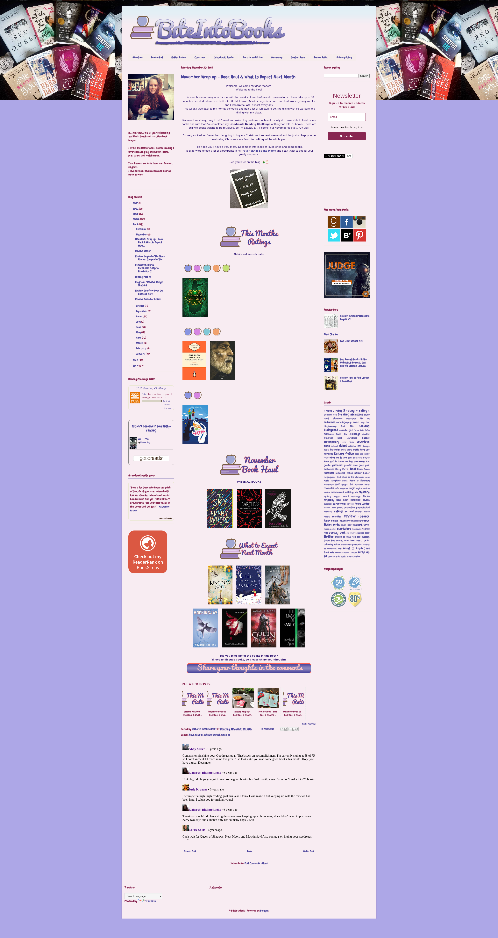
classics (366, 438)
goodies (327, 465)
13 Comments (267, 729)
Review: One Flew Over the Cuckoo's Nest (149, 292)
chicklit (366, 434)
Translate (151, 901)
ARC (362, 418)
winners (339, 552)
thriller (328, 537)
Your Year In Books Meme (259, 150)
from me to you (338, 457)
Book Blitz (347, 426)
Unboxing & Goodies (224, 57)
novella (366, 499)
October (140, 305)
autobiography (344, 422)
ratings (199, 734)
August (140, 316)
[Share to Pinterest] (297, 729)
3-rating (349, 410)
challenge (355, 434)
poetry (340, 507)
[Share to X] (289, 729)
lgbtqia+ (344, 484)
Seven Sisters (346, 524)
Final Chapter (331, 334)
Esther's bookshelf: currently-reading (151, 428)
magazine (344, 488)
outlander (328, 503)
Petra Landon (362, 503)
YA (325, 556)
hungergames (329, 477)
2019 (136, 224)
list (351, 484)
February (141, 348)
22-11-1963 (143, 439)
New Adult (342, 499)
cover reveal (348, 442)
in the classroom (356, 477)
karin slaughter (332, 480)
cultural (334, 446)
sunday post (337, 532)
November (141, 234)
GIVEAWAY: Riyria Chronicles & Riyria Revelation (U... (147, 268)
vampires (357, 544)
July (138, 321)
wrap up (225, 734)
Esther (145, 393)
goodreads (337, 465)
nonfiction (355, 499)
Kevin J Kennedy (360, 480)
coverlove (363, 442)
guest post (364, 465)
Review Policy (321, 57)
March (140, 343)
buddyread (331, 430)
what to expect (212, 734)
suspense (360, 532)
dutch (326, 449)
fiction (349, 453)
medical (327, 492)
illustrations (342, 477)
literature (359, 484)
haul (191, 734)
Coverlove (200, 57)
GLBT (368, 461)
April (139, 337)
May (138, 332)
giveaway (359, 461)
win (332, 552)
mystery (364, 492)
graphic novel (351, 465)
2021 (136, 214)
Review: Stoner (143, 251)
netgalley (329, 499)
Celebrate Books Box (335, 434)
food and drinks (362, 453)
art (368, 418)
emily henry (346, 449)
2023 (136, 203)
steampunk (356, 529)
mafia (337, 488)
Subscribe (346, 136)
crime (327, 446)
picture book (330, 507)
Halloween (329, 469)
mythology (355, 496)
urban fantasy (347, 544)
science (356, 520)
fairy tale (365, 449)
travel (327, 540)
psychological (363, 507)
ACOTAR (359, 414)
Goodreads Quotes (166, 518)
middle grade (351, 492)
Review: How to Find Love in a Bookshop (354, 379)
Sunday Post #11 (143, 276)
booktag (364, 426)
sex (354, 524)
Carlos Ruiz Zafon (362, 430)
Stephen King (145, 442)
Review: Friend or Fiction (148, 299)
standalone (344, 529)
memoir (341, 492)
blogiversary (330, 426)
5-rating (343, 414)
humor (366, 473)
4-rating (361, 410)
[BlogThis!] (286, 729)
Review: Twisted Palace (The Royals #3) (354, 317)
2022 (136, 208)
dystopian (335, 449)
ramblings (328, 511)
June (139, 327)
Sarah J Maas (331, 520)
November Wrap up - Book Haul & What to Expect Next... (149, 242)
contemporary (331, 442)
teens (367, 532)
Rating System (178, 57)
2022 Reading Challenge (151, 388)
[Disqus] (249, 791)
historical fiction (344, 473)
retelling (336, 516)
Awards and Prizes (253, 57)
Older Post (308, 851)
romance (364, 516)
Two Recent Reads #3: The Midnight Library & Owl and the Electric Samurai (353, 363)
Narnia (366, 496)
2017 (136, 365)
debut (343, 446)
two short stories (360, 540)
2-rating (337, 410)
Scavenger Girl (346, 520)
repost (327, 516)
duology (366, 446)
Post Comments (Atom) (256, 863)
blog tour (365, 422)
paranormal (339, 503)
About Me (137, 57)
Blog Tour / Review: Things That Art (149, 283)
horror (358, 473)
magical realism (363, 488)
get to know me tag (341, 461)
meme (334, 492)
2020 (136, 219)
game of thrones (355, 457)
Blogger (264, 910)
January (141, 353)
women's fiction (350, 552)
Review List (157, 57)
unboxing (328, 544)
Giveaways (277, 57)
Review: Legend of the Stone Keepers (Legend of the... (150, 258)
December (141, 229)
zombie (356, 556)
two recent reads (340, 540)
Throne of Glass (343, 536)
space (326, 529)
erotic (356, 449)
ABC (352, 414)
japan (367, 477)
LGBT (337, 484)
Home (250, 851)
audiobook (329, 422)
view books (167, 408)
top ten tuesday (361, 536)
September (142, 311)
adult (326, 418)
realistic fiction (362, 511)
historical (329, 473)
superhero (351, 532)
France (327, 457)
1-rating (328, 410)
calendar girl (345, 430)
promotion (350, 507)
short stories (363, 524)
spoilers (333, 529)
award (356, 422)
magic (352, 488)
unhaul (337, 544)
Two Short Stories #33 (351, 341)
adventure (337, 418)
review (350, 516)
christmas (352, 438)
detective (352, 446)
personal (350, 503)
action (367, 414)
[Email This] (282, 729)
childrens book (333, 438)
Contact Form (298, 57)
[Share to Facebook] (293, 729)
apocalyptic (351, 418)
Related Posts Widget (309, 724)
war (340, 548)
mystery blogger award (336, 496)
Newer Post (190, 851)
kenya (344, 480)
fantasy (339, 453)
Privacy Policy (344, 57)
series (337, 525)
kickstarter (329, 484)
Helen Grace (363, 469)
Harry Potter (342, 469)
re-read (349, 511)
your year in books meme (340, 556)
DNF (359, 446)
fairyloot (328, 453)
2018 (136, 360)
